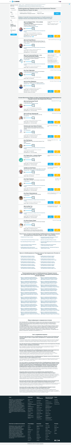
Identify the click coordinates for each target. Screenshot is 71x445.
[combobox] (27, 13)
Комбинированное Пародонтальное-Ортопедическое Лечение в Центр (30, 5)
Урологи (46, 400)
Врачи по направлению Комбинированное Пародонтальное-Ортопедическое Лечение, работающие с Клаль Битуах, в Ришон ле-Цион (49, 293)
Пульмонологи (48, 410)
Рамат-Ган (47, 439)
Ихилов (38, 434)
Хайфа (46, 428)
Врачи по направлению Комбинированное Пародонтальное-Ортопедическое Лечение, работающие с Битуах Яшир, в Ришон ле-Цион (49, 305)
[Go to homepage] (16, 2)
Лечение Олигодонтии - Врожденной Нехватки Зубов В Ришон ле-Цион (50, 248)
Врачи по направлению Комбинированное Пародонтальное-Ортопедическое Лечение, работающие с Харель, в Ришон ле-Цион (29, 298)
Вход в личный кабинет (30, 417)
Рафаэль (38, 428)
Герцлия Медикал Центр (40, 426)
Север (55, 430)
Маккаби (29, 437)
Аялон (29, 434)
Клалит (29, 435)
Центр (55, 425)
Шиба (38, 432)
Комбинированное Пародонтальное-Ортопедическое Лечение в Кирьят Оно (48, 268)
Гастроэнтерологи (48, 403)
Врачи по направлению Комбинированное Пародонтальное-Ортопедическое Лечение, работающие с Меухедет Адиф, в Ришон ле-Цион (50, 313)
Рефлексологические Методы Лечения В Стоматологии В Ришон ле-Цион (48, 245)
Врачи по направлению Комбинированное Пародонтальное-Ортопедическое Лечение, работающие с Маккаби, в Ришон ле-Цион (49, 282)
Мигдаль (29, 431)
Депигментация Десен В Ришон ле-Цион (48, 239)
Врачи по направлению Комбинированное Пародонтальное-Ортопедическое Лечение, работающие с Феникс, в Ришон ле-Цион (49, 298)
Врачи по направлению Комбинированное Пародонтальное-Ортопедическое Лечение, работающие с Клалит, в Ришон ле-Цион (29, 278)
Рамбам (38, 438)
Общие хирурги (39, 413)
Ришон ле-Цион (48, 431)
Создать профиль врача (30, 415)
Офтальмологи (39, 403)
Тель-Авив (47, 425)
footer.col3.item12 (48, 419)
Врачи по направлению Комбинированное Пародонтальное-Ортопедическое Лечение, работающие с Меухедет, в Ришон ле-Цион (49, 278)
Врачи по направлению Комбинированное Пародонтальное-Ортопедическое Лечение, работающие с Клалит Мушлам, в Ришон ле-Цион (50, 309)
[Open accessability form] (69, 4)
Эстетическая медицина (39, 417)
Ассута (38, 429)
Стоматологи (39, 418)
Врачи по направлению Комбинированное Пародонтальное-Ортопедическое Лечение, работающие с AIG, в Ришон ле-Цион (29, 289)
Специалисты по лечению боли (48, 418)
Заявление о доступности (30, 409)
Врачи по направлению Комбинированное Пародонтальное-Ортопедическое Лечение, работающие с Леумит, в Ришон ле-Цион (29, 282)
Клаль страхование (30, 429)
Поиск (23, 4)
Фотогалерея (30, 413)
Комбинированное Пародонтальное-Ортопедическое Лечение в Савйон (48, 265)
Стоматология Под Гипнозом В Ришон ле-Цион (30, 239)
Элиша (38, 431)
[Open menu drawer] (10, 1)
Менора (29, 432)
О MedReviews (30, 401)
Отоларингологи (40, 410)
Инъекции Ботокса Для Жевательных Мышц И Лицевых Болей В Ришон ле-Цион (49, 237)
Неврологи (47, 405)
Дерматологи (39, 407)
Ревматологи (47, 413)
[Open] (16, 10)
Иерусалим (47, 427)
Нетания (47, 436)
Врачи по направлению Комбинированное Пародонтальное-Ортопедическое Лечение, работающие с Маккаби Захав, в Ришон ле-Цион (30, 286)
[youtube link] (59, 440)
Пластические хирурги (39, 405)
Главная (20, 4)
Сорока (38, 440)
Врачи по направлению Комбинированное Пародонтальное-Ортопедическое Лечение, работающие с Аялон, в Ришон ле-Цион (49, 301)
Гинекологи (39, 400)
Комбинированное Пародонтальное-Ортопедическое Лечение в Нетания (28, 257)
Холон (46, 437)
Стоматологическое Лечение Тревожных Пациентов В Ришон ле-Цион (28, 245)
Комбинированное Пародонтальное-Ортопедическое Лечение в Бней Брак (28, 265)
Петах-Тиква (47, 433)
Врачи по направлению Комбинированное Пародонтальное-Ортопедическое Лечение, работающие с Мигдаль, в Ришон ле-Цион (49, 289)
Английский (56, 402)
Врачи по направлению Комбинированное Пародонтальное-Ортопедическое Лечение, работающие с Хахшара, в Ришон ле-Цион (29, 309)
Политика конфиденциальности (31, 404)
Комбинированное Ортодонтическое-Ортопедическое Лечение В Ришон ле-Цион (29, 248)
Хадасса (38, 435)
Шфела (55, 433)
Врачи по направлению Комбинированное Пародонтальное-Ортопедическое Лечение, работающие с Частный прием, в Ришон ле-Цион (50, 286)
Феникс (29, 427)
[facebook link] (55, 440)
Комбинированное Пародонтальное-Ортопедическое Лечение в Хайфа (48, 257)
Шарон (55, 428)
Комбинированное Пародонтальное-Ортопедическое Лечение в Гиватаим (48, 262)
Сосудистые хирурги (47, 415)
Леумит (29, 440)
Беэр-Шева (47, 430)
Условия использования (31, 406)
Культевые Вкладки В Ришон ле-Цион (28, 241)
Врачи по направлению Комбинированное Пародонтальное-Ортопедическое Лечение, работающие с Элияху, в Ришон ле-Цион (29, 301)
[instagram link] (57, 440)
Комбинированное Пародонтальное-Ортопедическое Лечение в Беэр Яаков (28, 262)
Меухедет (30, 438)
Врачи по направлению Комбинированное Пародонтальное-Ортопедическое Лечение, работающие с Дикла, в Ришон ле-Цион (29, 305)
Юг (54, 431)
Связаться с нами (30, 400)
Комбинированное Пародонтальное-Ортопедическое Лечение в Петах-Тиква (48, 259)
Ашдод (46, 434)
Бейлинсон (39, 437)
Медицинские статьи (30, 411)
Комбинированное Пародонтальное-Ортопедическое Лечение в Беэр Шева (28, 268)
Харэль (29, 425)
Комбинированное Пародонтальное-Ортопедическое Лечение (35, 4)
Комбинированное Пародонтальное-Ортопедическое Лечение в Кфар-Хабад (28, 259)
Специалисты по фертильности (48, 407)
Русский (56, 399)
